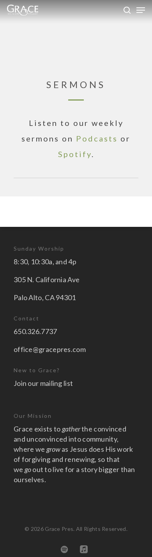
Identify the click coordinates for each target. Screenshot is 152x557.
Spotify (75, 154)
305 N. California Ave (47, 279)
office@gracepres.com (50, 349)
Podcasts (97, 138)
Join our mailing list (43, 383)
